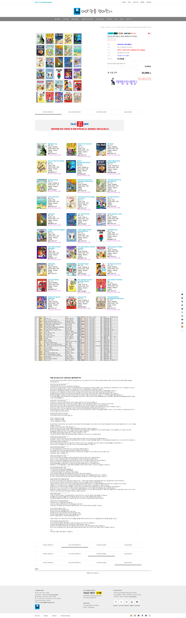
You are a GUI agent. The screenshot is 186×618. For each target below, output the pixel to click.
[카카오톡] (182, 294)
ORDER (142, 2)
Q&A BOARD (128, 112)
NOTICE (128, 19)
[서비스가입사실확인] (130, 597)
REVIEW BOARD (101, 112)
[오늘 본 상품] (182, 305)
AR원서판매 (75, 19)
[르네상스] (182, 326)
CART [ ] (135, 2)
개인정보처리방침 (65, 616)
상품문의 (126, 605)
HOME (102, 27)
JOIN (129, 2)
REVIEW (109, 19)
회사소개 (37, 616)
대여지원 (66, 19)
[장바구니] (182, 301)
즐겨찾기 (116, 605)
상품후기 (132, 605)
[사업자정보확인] (53, 595)
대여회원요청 (100, 19)
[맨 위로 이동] (182, 330)
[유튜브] (182, 323)
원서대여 (57, 19)
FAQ (116, 19)
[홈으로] (182, 298)
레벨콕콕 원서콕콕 (87, 19)
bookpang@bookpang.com (46, 602)
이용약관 (54, 616)
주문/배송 (137, 605)
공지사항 (121, 605)
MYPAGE (149, 2)
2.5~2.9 (113, 27)
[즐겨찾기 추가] (182, 308)
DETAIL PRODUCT (48, 112)
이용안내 (45, 616)
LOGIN (124, 2)
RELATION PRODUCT (75, 112)
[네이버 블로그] (182, 319)
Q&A (121, 19)
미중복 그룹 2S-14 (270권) (123, 27)
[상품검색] (182, 312)
